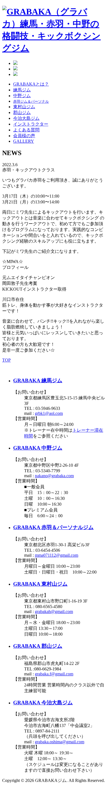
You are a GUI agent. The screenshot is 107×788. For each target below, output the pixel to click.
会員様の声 (24, 135)
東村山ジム (24, 106)
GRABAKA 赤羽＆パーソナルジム (53, 527)
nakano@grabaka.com (54, 475)
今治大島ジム (26, 118)
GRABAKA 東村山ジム (40, 584)
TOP (6, 360)
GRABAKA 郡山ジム (37, 646)
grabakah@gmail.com (54, 611)
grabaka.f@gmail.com (54, 674)
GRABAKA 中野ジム (37, 448)
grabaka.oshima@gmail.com (59, 741)
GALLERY (23, 141)
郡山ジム (22, 112)
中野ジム (22, 95)
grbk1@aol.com (49, 413)
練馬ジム (22, 89)
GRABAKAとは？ (31, 84)
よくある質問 (26, 130)
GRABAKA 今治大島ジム (43, 702)
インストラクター (30, 124)
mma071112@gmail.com (56, 555)
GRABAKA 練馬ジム (37, 380)
